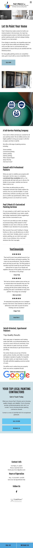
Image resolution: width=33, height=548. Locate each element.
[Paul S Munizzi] (7, 5)
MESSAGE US (16, 428)
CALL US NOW (16, 421)
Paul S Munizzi (19, 4)
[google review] (16, 375)
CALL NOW (8, 62)
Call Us (8, 545)
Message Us (25, 545)
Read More (16, 317)
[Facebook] (16, 492)
